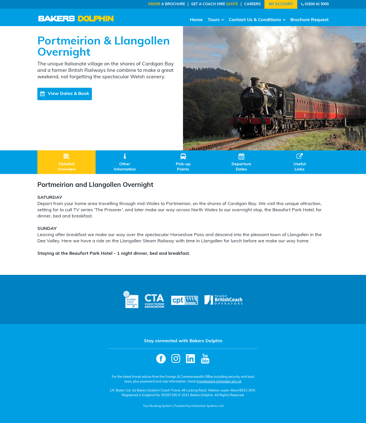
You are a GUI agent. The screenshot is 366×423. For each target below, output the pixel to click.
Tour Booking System (157, 406)
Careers (252, 4)
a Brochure (166, 4)
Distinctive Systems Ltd (207, 406)
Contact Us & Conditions (255, 20)
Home (196, 20)
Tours (214, 20)
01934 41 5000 (317, 4)
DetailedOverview (67, 162)
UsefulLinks (300, 162)
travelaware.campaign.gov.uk (219, 381)
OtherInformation (125, 162)
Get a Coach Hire (214, 4)
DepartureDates (241, 162)
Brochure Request (309, 20)
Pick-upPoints (183, 162)
